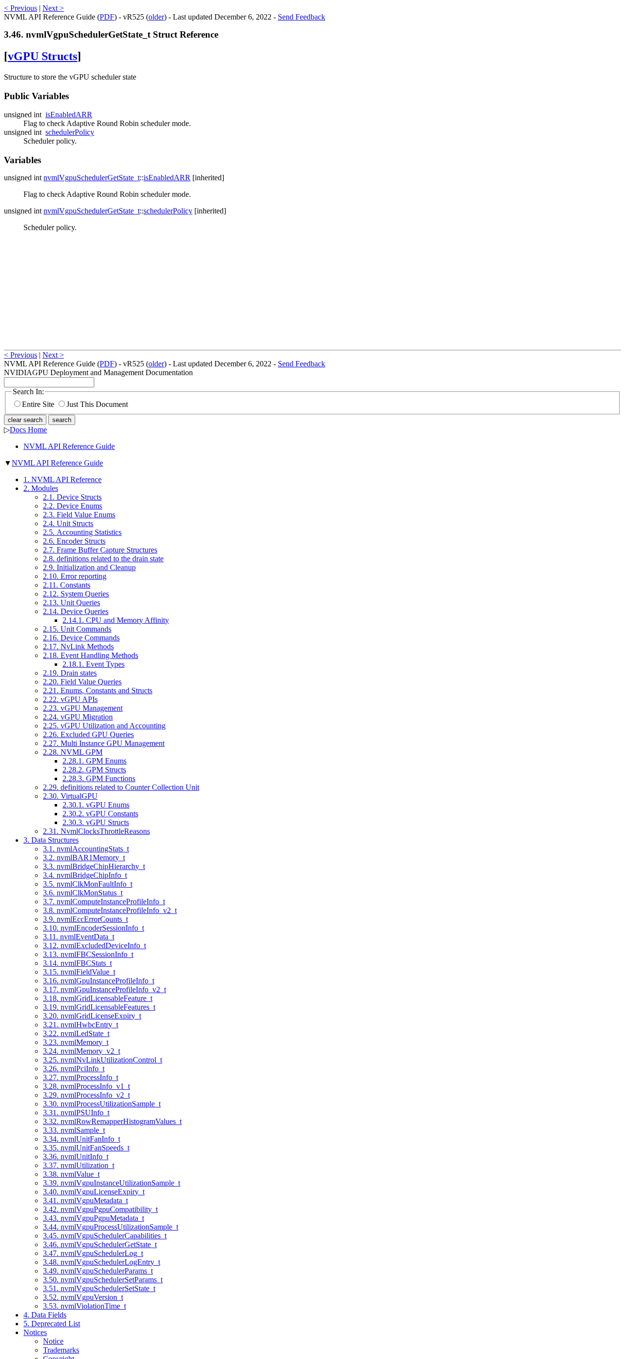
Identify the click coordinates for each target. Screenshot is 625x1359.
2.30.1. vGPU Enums (95, 805)
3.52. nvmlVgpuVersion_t (83, 1297)
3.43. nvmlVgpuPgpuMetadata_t (93, 1218)
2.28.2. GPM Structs (94, 769)
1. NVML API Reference (62, 479)
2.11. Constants (66, 585)
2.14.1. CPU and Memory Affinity (115, 620)
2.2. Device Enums (72, 506)
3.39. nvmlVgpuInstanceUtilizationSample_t (111, 1183)
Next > (53, 8)
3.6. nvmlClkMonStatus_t (83, 893)
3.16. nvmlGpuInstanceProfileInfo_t (98, 981)
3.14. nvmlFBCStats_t (77, 963)
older (156, 17)
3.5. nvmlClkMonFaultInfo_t (87, 884)
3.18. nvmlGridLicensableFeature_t (97, 998)
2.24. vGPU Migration (78, 717)
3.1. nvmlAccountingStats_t (86, 849)
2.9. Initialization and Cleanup (89, 567)
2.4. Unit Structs (68, 523)
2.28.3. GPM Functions (98, 778)
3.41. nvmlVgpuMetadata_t (85, 1200)
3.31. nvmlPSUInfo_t (76, 1112)
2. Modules (40, 488)
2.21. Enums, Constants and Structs (97, 690)
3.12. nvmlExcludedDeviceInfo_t (94, 945)
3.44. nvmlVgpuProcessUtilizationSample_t (110, 1227)
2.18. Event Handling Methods (90, 655)
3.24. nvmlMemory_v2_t (81, 1051)
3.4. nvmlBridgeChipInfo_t (85, 875)
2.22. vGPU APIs (70, 699)
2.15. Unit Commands (77, 629)
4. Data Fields (44, 1315)
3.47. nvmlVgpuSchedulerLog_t (93, 1253)
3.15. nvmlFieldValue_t (79, 972)
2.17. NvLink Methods (78, 646)
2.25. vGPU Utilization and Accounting (104, 726)
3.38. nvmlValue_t (71, 1174)
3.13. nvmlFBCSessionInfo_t (88, 954)
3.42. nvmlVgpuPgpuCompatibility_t (100, 1209)
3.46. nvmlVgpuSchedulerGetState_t (100, 1244)
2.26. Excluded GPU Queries (88, 734)
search (61, 420)
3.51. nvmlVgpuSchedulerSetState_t (99, 1288)
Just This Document (97, 404)
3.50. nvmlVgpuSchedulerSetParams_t (103, 1279)
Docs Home (28, 429)
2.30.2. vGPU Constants (100, 813)
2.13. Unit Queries (71, 602)
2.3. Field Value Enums (79, 514)
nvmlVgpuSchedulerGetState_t (91, 177)
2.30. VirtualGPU (70, 796)
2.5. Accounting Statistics (82, 532)
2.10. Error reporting (74, 576)
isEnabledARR (68, 114)
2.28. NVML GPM (73, 752)
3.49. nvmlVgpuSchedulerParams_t (98, 1271)
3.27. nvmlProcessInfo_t (80, 1077)
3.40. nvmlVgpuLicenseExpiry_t (94, 1192)
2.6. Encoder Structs (74, 541)
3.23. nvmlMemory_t (75, 1042)
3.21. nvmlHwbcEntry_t (80, 1024)
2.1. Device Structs (72, 497)
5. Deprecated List (51, 1323)
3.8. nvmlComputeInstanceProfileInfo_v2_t (110, 910)
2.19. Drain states (70, 673)
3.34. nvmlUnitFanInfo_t (81, 1139)
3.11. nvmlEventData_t (78, 937)
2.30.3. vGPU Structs (95, 822)
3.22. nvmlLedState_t (76, 1033)
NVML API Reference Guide (69, 446)
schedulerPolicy (69, 132)
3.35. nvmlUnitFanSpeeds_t (86, 1148)
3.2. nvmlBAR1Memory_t (84, 857)
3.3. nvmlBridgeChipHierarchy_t (94, 866)
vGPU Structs (42, 56)
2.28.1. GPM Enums (94, 761)
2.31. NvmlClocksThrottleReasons (96, 831)
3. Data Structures (51, 840)
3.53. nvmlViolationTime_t (84, 1306)
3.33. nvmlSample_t (74, 1130)
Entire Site (38, 404)
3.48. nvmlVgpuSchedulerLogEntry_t (101, 1262)
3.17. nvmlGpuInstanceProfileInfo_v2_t (104, 989)
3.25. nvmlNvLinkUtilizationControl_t (102, 1060)
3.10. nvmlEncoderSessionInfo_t (93, 928)
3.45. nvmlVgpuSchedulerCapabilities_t (105, 1236)
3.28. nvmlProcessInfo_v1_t (86, 1086)
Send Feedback (301, 17)
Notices (35, 1332)
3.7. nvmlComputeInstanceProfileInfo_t (104, 901)
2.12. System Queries (76, 594)
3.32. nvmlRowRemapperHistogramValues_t (112, 1121)
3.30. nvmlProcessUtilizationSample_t (102, 1104)
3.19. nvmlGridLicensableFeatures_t (99, 1007)
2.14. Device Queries (75, 611)
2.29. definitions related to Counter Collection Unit (121, 787)
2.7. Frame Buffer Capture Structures (100, 550)
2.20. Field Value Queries (82, 682)
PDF (107, 17)
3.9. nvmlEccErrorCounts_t (85, 919)
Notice (53, 1341)
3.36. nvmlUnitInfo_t (75, 1156)
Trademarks (61, 1350)
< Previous (20, 8)
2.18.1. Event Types (93, 664)
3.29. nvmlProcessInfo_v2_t (86, 1095)
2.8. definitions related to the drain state (103, 558)
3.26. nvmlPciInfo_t (73, 1068)
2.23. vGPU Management (83, 708)
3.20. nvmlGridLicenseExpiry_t (92, 1016)
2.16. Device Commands (81, 638)
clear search (25, 420)
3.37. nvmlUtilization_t (78, 1165)
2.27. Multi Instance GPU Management (104, 743)
